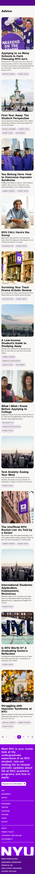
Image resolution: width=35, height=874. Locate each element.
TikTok (4, 818)
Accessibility (7, 839)
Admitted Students (8, 74)
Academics (6, 794)
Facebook (5, 811)
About (4, 828)
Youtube (4, 815)
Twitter (4, 807)
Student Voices (23, 74)
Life (2, 790)
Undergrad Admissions (11, 862)
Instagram (5, 804)
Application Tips (7, 246)
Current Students (8, 191)
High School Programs (11, 868)
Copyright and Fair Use (11, 836)
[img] (17, 33)
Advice (4, 798)
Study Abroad (20, 133)
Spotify (4, 822)
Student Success (8, 871)
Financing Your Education (11, 361)
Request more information (12, 784)
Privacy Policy (7, 832)
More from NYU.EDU (9, 859)
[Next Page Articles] (32, 737)
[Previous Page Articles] (2, 737)
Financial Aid (7, 865)
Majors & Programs (9, 129)
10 (28, 737)
